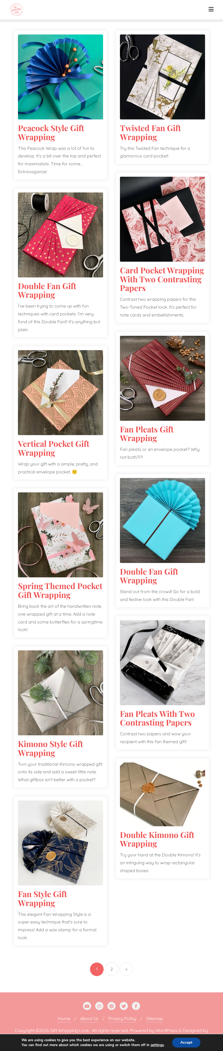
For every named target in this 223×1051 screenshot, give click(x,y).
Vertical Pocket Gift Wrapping (53, 448)
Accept (186, 1042)
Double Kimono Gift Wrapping (157, 839)
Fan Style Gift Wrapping (42, 898)
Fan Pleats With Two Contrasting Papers (157, 718)
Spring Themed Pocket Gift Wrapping (60, 590)
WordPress (166, 1030)
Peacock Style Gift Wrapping (51, 132)
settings (157, 1045)
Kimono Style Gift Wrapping (50, 748)
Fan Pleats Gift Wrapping (147, 433)
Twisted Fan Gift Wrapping (150, 132)
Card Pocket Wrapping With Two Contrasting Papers (162, 279)
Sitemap (154, 1018)
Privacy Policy (122, 1018)
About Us (89, 1018)
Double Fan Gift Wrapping (47, 290)
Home (64, 1018)
